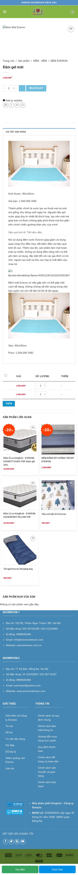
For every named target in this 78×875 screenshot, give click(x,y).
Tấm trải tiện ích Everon (54, 514)
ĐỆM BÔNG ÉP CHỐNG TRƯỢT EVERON (58, 460)
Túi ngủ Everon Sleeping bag (18, 569)
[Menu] (5, 12)
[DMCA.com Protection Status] (14, 811)
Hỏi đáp (9, 745)
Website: (11, 691)
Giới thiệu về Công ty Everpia (16, 717)
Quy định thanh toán (47, 749)
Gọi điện (20, 869)
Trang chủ (8, 60)
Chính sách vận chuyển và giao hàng (47, 771)
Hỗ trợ (9, 732)
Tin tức (9, 726)
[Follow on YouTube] (22, 841)
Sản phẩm (24, 60)
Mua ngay (36, 88)
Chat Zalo (57, 869)
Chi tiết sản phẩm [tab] (16, 132)
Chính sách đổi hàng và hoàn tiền (48, 759)
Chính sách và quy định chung (48, 717)
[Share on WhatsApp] (5, 105)
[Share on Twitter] (17, 105)
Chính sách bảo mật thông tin (47, 728)
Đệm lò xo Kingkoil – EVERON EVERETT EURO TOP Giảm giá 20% (19, 461)
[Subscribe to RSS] (17, 841)
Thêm (9, 403)
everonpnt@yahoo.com (27, 685)
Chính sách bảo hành (47, 784)
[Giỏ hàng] (72, 11)
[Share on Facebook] (11, 105)
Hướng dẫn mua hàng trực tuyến (47, 738)
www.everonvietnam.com (31, 691)
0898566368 (23, 679)
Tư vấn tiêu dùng (15, 738)
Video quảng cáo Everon (15, 760)
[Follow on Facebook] (5, 841)
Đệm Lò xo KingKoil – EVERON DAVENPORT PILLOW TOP (19, 515)
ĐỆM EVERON (59, 60)
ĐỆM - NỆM (40, 60)
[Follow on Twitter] (11, 841)
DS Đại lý (10, 751)
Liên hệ (9, 768)
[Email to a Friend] (22, 105)
